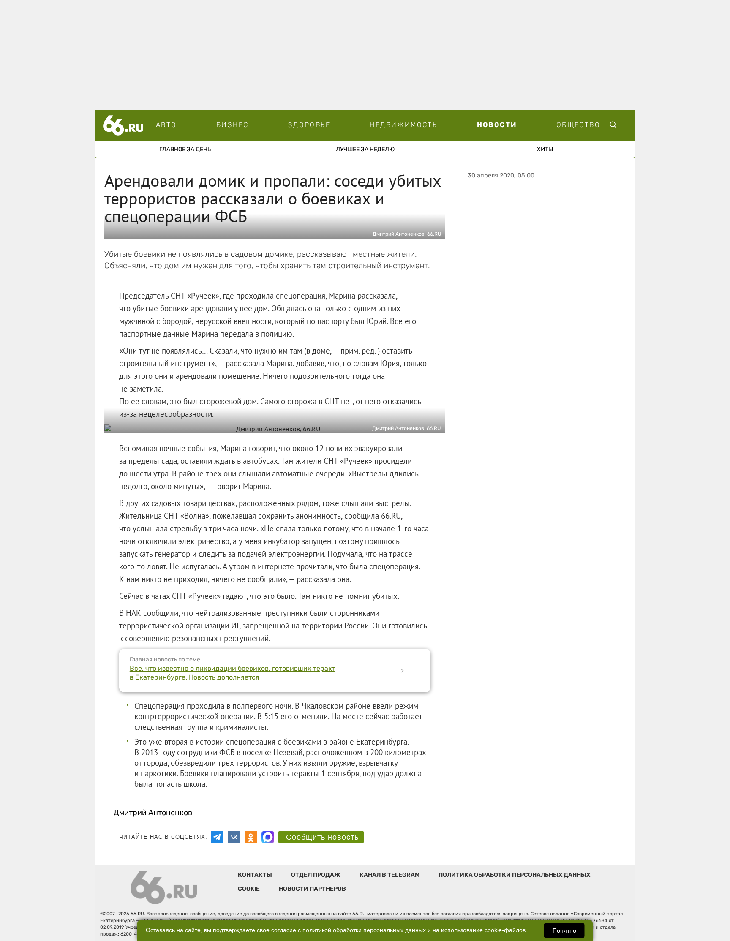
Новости (497, 125)
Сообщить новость (322, 837)
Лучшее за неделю (365, 149)
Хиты (545, 149)
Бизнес (232, 125)
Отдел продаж (315, 874)
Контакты (255, 874)
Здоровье (309, 125)
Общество (578, 125)
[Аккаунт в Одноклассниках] (251, 837)
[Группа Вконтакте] (234, 837)
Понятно (564, 930)
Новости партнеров (312, 888)
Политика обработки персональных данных (514, 874)
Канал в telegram (389, 874)
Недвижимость (403, 125)
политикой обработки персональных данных (364, 930)
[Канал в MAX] (267, 837)
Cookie (249, 888)
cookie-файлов (505, 930)
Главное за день (185, 149)
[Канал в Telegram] (217, 837)
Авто (166, 125)
